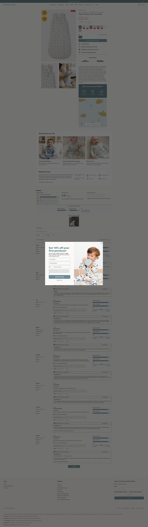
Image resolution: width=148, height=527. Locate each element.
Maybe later (59, 280)
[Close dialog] (101, 243)
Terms (49, 273)
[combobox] (51, 267)
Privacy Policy (67, 272)
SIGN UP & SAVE (59, 277)
